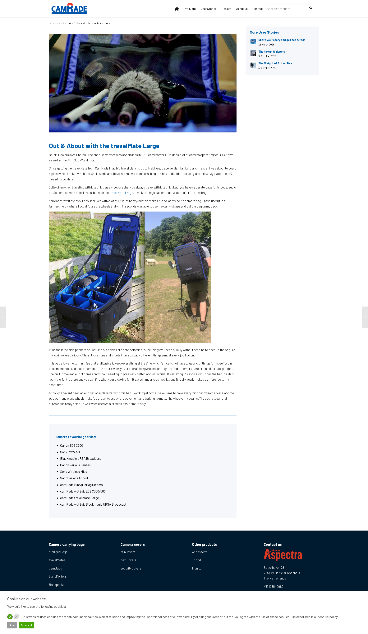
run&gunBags (58, 552)
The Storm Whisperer (272, 51)
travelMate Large (121, 192)
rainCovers (128, 552)
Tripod (196, 560)
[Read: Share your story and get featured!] (253, 41)
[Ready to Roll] (3, 317)
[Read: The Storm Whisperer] (253, 53)
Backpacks (56, 584)
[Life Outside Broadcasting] (365, 317)
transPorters (58, 576)
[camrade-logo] (69, 8)
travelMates (57, 560)
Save (12, 625)
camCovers (128, 560)
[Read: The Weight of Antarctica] (253, 64)
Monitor (197, 568)
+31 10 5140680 (273, 586)
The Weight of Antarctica (275, 63)
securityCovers (131, 568)
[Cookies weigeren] (16, 616)
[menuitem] (176, 8)
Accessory (199, 552)
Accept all (26, 625)
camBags (55, 568)
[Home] (176, 8)
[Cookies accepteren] (10, 616)
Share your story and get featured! (281, 39)
